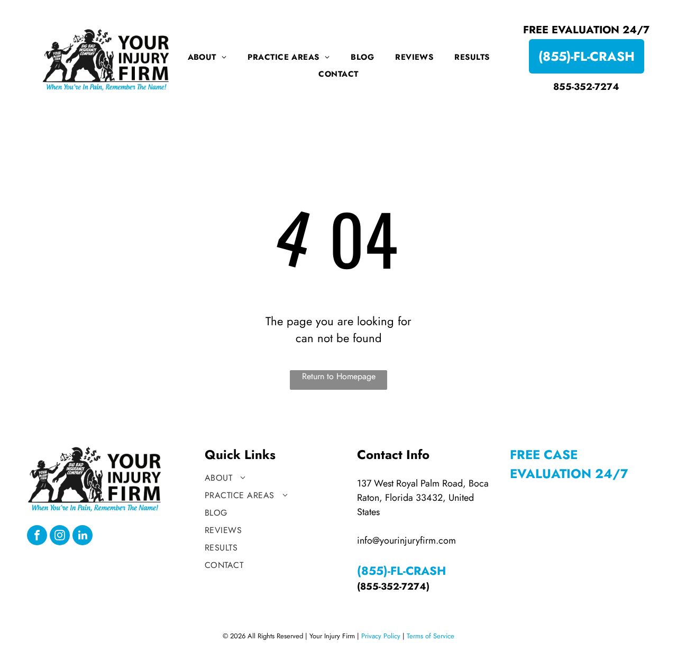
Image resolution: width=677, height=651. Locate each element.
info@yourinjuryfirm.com (406, 540)
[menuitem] (207, 57)
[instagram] (60, 536)
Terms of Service (430, 636)
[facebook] (37, 536)
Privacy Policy (380, 636)
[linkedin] (82, 536)
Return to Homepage (339, 376)
